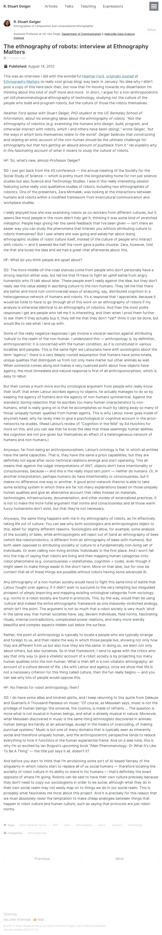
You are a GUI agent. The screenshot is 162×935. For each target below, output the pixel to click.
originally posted (120, 76)
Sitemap (10, 914)
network (117, 825)
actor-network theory (33, 825)
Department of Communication (81, 33)
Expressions (113, 6)
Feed (40, 919)
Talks (69, 6)
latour (102, 825)
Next (120, 859)
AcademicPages (65, 925)
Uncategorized (37, 833)
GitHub (25, 919)
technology (135, 825)
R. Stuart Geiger (17, 6)
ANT (55, 825)
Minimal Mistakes (95, 925)
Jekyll (50, 925)
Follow (151, 29)
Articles (51, 6)
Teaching (88, 6)
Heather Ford (93, 76)
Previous (42, 859)
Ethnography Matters (22, 81)
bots (67, 825)
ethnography (84, 825)
